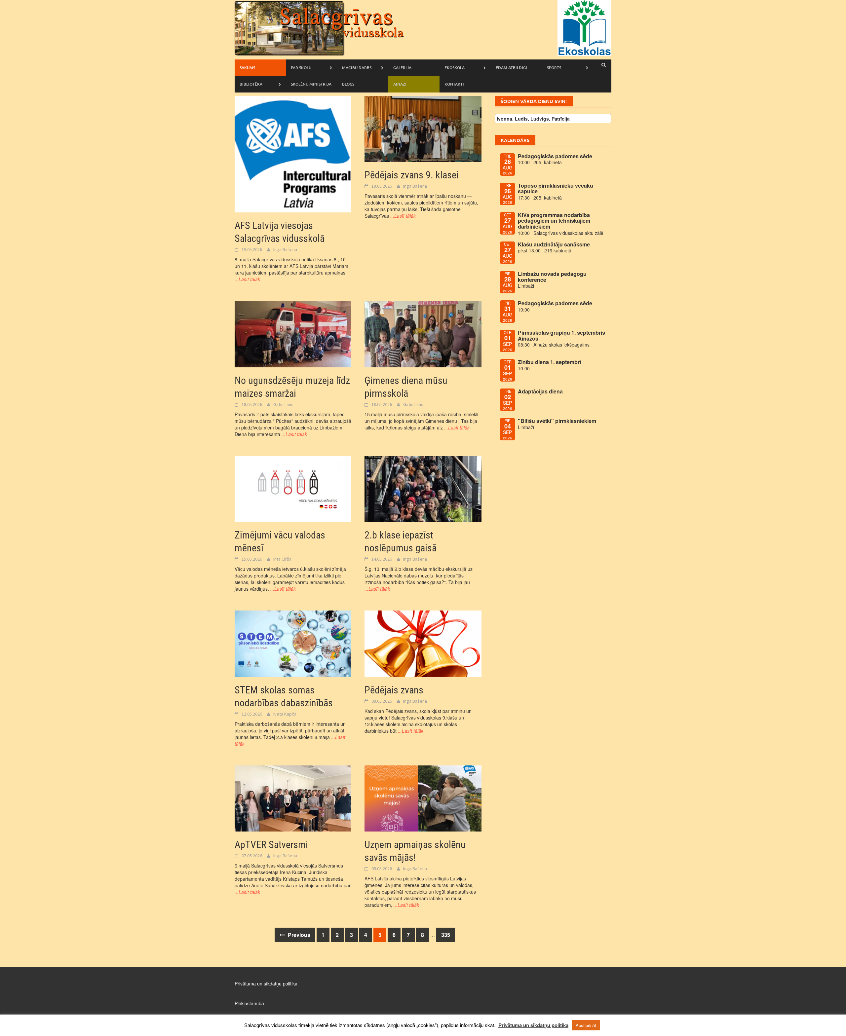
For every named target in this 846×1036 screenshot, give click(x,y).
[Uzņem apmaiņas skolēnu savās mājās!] (423, 798)
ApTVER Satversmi (271, 844)
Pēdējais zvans (394, 690)
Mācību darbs (356, 67)
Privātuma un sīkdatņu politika (266, 983)
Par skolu (301, 67)
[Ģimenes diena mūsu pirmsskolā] (423, 333)
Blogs (348, 84)
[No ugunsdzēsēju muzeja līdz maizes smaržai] (293, 333)
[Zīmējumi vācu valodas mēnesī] (293, 488)
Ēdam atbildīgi (511, 67)
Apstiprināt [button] (586, 1025)
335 (445, 935)
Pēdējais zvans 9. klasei (412, 175)
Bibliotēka (251, 84)
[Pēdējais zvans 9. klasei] (423, 128)
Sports (554, 67)
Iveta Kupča (284, 714)
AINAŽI (399, 84)
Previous (298, 935)
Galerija (402, 67)
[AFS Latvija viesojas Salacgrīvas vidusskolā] (293, 153)
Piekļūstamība (249, 1003)
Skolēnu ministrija (311, 84)
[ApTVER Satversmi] (293, 798)
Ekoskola (454, 67)
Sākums (247, 67)
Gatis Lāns (283, 404)
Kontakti (454, 84)
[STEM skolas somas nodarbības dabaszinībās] (293, 643)
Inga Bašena (285, 249)
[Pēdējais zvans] (423, 643)
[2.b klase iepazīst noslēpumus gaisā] (423, 488)
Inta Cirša (282, 559)
